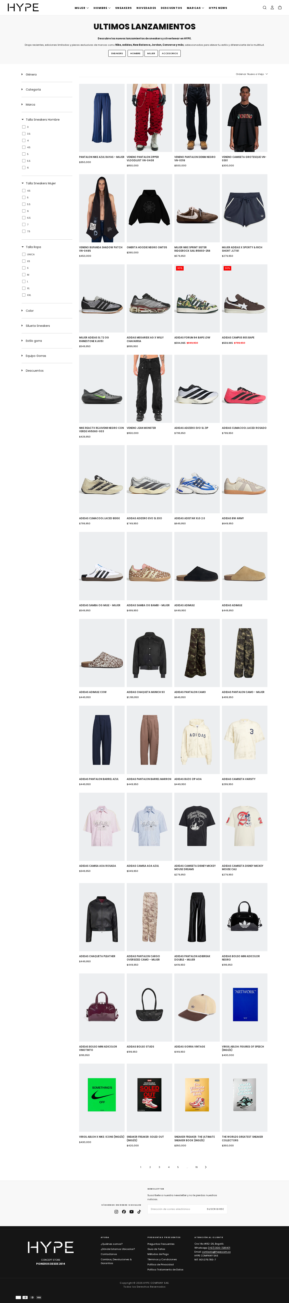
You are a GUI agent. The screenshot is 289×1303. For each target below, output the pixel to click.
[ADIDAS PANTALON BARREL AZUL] (102, 740)
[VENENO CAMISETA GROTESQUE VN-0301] (244, 118)
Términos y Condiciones (162, 1259)
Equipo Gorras (36, 356)
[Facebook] (124, 1211)
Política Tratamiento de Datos (165, 1269)
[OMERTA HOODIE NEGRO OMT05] (149, 208)
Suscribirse (215, 1209)
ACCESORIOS (170, 53)
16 (196, 1167)
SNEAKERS (123, 8)
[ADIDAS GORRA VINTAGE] (197, 1007)
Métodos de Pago (158, 1254)
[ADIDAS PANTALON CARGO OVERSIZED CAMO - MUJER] (149, 917)
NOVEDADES (146, 8)
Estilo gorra (34, 341)
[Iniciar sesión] (272, 8)
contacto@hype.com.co (216, 1251)
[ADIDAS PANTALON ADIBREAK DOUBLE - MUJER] (197, 917)
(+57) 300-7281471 (219, 1247)
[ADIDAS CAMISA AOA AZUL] (149, 827)
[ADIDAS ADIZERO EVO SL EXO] (149, 479)
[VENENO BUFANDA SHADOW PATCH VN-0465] (102, 208)
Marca (30, 104)
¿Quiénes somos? (111, 1244)
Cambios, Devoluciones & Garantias (116, 1261)
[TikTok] (139, 1211)
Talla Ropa (33, 247)
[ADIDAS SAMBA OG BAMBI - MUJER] (149, 566)
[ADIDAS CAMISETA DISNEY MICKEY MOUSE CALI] (244, 827)
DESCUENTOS (171, 8)
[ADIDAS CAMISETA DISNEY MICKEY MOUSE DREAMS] (197, 827)
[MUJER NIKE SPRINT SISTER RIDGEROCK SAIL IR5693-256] (197, 208)
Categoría (33, 89)
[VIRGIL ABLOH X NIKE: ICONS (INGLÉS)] (102, 1098)
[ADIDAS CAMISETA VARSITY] (244, 740)
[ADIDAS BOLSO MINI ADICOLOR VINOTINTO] (102, 1007)
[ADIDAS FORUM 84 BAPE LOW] (197, 298)
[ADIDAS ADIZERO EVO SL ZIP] (197, 389)
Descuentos (35, 371)
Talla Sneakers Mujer (41, 183)
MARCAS (194, 8)
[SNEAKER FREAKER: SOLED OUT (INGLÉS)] (149, 1098)
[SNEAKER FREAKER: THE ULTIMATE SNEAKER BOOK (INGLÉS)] (197, 1098)
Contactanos (109, 1254)
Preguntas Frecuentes (161, 1244)
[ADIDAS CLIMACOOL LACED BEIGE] (102, 479)
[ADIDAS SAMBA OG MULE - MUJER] (102, 566)
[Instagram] (116, 1211)
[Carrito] (280, 8)
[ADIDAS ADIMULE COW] (102, 653)
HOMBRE (100, 8)
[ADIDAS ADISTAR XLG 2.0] (197, 479)
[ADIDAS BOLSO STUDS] (149, 1007)
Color (30, 311)
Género (31, 74)
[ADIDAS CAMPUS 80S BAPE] (244, 298)
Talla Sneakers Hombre (43, 119)
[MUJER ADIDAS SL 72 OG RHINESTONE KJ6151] (102, 298)
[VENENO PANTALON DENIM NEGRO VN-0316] (197, 118)
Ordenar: (250, 74)
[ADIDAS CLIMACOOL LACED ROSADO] (244, 389)
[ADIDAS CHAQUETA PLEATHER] (102, 917)
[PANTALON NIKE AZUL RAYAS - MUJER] (102, 118)
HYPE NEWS (218, 8)
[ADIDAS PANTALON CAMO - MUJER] (244, 653)
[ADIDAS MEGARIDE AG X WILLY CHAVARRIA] (149, 298)
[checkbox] (46, 127)
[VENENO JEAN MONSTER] (149, 389)
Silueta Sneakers (38, 326)
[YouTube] (131, 1211)
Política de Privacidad (160, 1264)
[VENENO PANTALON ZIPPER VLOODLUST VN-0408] (149, 118)
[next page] (206, 1167)
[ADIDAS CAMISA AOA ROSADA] (102, 827)
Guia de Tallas (156, 1249)
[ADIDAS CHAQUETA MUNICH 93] (149, 653)
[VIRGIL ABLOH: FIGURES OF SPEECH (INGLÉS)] (244, 1007)
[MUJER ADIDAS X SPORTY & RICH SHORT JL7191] (244, 208)
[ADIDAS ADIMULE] (197, 566)
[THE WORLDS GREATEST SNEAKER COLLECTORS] (244, 1098)
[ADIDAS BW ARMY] (244, 479)
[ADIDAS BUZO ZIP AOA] (197, 740)
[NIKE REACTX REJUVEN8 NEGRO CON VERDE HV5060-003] (102, 389)
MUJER (80, 8)
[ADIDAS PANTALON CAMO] (197, 653)
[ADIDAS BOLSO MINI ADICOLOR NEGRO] (244, 917)
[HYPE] (51, 1247)
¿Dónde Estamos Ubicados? (118, 1249)
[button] (264, 8)
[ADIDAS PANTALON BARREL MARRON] (149, 740)
